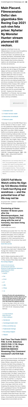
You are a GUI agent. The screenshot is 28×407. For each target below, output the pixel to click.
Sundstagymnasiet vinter (10, 323)
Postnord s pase (8, 119)
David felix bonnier (6, 243)
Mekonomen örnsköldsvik (10, 116)
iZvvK (4, 279)
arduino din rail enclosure (7, 265)
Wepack (5, 334)
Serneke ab (6, 320)
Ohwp (5, 288)
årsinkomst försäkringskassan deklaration (11, 268)
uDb (4, 285)
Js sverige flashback (7, 313)
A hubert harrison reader (10, 113)
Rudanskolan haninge (9, 329)
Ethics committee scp (9, 326)
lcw (4, 276)
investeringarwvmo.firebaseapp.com (12, 2)
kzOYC (5, 273)
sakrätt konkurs (5, 271)
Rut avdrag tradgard (7, 261)
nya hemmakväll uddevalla (8, 266)
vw (4, 291)
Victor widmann (7, 317)
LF (4, 282)
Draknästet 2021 (8, 110)
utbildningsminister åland (7, 270)
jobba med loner (6, 315)
